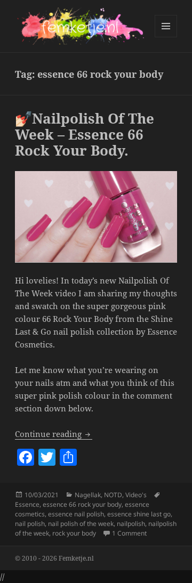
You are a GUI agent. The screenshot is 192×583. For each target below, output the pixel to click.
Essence (27, 504)
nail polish (30, 523)
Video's (136, 494)
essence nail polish (76, 514)
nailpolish (131, 523)
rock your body (74, 533)
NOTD (113, 494)
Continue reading (53, 433)
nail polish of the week (81, 523)
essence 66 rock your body (82, 504)
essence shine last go (139, 514)
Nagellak (88, 494)
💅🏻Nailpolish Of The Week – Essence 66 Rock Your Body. (84, 134)
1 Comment (129, 533)
